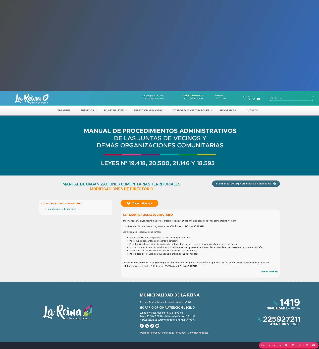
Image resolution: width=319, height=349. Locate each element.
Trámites (63, 110)
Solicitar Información (193, 95)
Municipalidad (114, 110)
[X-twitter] (249, 99)
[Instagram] (254, 99)
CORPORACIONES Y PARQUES (191, 110)
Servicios (87, 110)
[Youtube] (258, 99)
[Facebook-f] (245, 99)
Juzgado (252, 110)
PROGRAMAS (227, 110)
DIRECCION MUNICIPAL (148, 110)
